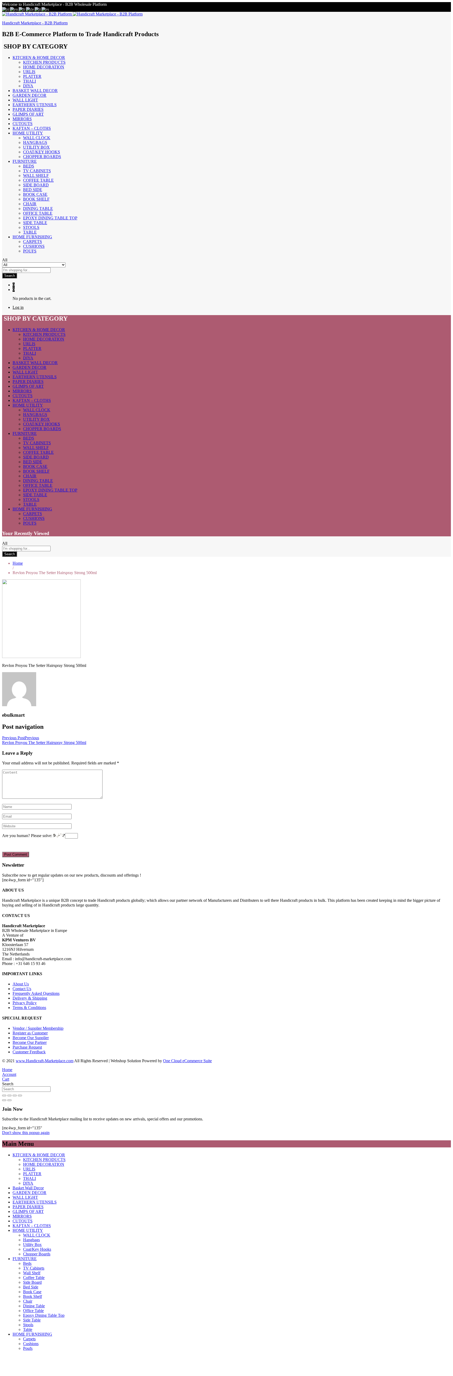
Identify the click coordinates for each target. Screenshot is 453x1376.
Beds (28, 166)
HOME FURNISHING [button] (32, 237)
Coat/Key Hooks (41, 152)
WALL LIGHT (25, 100)
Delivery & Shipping (30, 998)
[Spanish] (45, 9)
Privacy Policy (25, 1003)
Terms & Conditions (29, 1007)
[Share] (9, 1095)
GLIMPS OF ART (28, 114)
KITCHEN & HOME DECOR (39, 1155)
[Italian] (38, 9)
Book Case (35, 194)
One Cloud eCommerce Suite (187, 1061)
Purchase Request (27, 1047)
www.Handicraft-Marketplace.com (44, 1061)
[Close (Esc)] (4, 1095)
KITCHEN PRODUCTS (44, 62)
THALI (29, 81)
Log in (18, 307)
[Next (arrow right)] (9, 1100)
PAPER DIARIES (28, 109)
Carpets (32, 241)
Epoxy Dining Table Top (50, 218)
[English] (14, 9)
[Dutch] (6, 9)
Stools (31, 227)
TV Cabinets (37, 171)
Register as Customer (30, 1033)
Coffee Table (38, 180)
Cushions (34, 246)
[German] (30, 9)
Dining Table (38, 208)
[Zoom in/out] (20, 1095)
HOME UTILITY (28, 1230)
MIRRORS (22, 119)
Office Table (37, 213)
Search (9, 276)
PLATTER (32, 76)
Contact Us (22, 988)
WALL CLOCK (36, 138)
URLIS (29, 71)
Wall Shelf (36, 175)
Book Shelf (36, 199)
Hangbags (35, 142)
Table (30, 232)
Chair (29, 204)
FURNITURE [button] (25, 161)
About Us (21, 984)
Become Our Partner (30, 1042)
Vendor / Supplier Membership (38, 1028)
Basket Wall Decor (35, 90)
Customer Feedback (29, 1052)
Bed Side (32, 189)
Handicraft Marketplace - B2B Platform (35, 23)
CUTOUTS (23, 123)
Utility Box (36, 147)
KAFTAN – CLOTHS (32, 128)
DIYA (28, 86)
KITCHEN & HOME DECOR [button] (39, 57)
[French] (22, 9)
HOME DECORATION (43, 67)
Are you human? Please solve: (27, 835)
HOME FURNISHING (32, 1334)
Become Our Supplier (31, 1037)
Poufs (29, 251)
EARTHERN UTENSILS (35, 104)
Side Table (35, 222)
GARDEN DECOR (29, 95)
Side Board (36, 185)
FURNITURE (25, 1258)
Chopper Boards (42, 156)
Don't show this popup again (26, 1132)
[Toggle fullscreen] (15, 1095)
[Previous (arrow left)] (4, 1100)
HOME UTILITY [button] (28, 133)
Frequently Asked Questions (36, 993)
